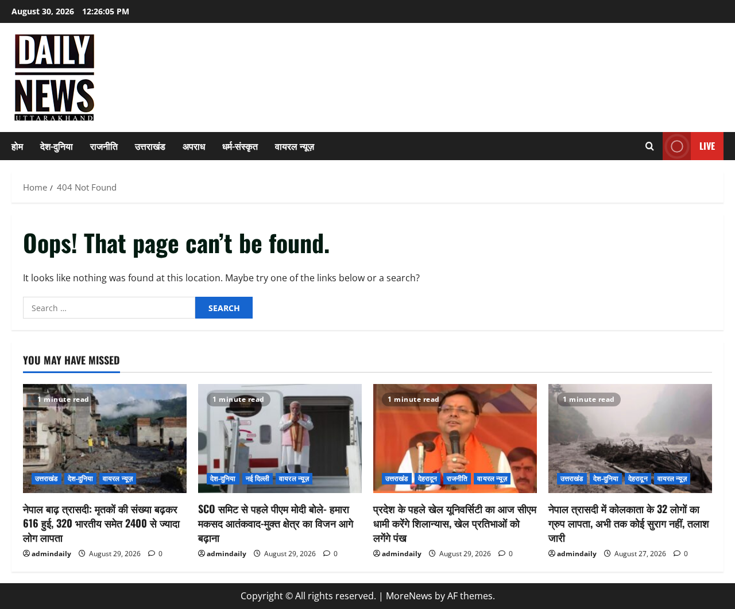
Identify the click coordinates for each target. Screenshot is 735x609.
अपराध (194, 146)
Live (707, 146)
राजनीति (104, 146)
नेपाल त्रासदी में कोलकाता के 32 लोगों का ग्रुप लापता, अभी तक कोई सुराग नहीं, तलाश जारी (628, 523)
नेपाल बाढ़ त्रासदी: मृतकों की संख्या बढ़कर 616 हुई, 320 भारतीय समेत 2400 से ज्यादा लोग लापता (101, 523)
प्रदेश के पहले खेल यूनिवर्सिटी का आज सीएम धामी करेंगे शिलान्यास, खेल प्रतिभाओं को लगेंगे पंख (454, 523)
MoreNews (409, 595)
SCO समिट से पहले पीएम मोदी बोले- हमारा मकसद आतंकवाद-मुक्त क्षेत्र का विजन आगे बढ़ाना (275, 523)
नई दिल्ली (258, 478)
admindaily (51, 553)
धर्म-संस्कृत (240, 146)
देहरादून (428, 478)
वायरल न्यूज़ (294, 146)
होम (17, 146)
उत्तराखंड (150, 146)
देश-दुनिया (56, 146)
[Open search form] (649, 146)
